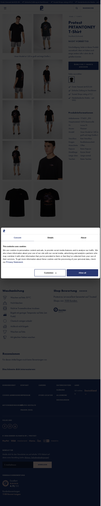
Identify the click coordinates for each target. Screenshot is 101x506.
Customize (48, 273)
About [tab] (83, 237)
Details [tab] (51, 237)
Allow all (82, 273)
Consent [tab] (17, 237)
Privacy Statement (14, 262)
